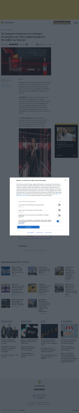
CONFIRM (28, 227)
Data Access (39, 232)
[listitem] (39, 201)
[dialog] (39, 206)
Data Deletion (30, 232)
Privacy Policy (48, 232)
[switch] (59, 205)
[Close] (66, 180)
